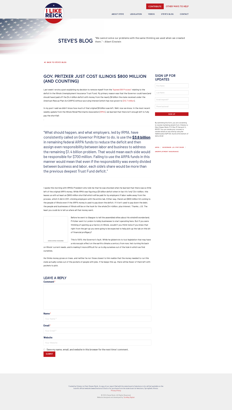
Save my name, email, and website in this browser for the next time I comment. (88, 349)
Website (48, 337)
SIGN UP (171, 114)
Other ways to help (177, 6)
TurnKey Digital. (129, 397)
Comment (49, 281)
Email (47, 325)
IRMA (102, 111)
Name (47, 313)
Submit (49, 354)
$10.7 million (128, 100)
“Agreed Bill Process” (121, 89)
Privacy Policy (116, 390)
